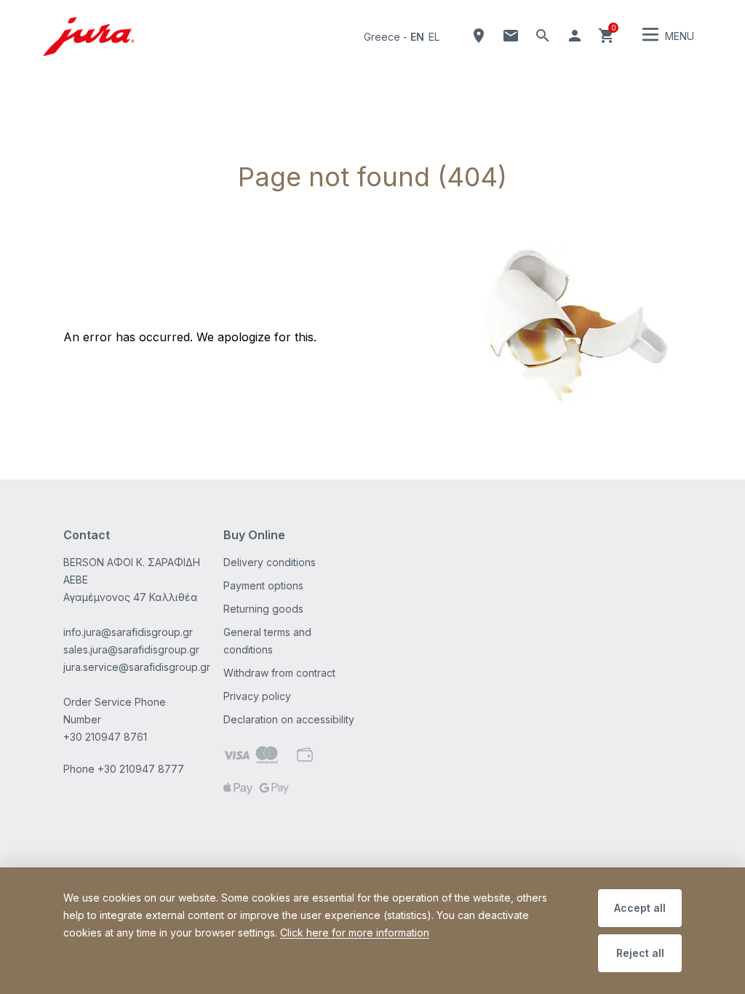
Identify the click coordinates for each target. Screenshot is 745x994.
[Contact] (510, 35)
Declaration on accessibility (288, 719)
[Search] (542, 35)
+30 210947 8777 (140, 769)
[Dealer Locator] (478, 35)
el (434, 37)
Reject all (640, 953)
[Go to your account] (574, 35)
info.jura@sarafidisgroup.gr (128, 632)
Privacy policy (257, 696)
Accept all (640, 908)
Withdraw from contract (279, 673)
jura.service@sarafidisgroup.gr (136, 667)
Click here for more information (354, 932)
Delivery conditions (269, 562)
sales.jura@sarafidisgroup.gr (131, 649)
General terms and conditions (267, 641)
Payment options (263, 585)
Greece (382, 37)
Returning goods (263, 609)
